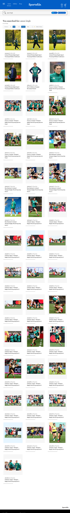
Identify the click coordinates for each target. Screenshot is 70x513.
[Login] (61, 5)
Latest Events (9, 4)
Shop (20, 4)
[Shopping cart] (65, 5)
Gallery (15, 4)
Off (14, 26)
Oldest (28, 26)
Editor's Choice (38, 26)
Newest (23, 26)
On (10, 26)
